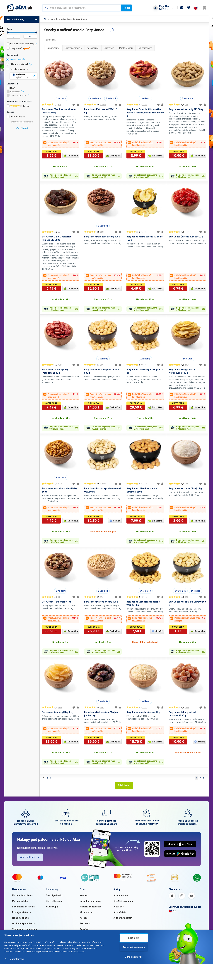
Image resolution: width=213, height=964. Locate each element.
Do (36, 32)
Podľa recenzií (126, 48)
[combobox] (82, 8)
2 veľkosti (145, 98)
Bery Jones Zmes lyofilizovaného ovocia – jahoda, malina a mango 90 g (145, 112)
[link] (21, 128)
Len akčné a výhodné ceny (22, 44)
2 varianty (103, 358)
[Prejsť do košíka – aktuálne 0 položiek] (204, 8)
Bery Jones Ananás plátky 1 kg (57, 712)
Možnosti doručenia (22, 895)
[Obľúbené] (189, 8)
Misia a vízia (86, 912)
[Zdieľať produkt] (112, 29)
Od (8, 32)
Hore (48, 778)
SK (174, 910)
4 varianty (61, 98)
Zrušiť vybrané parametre (22, 122)
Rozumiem (133, 938)
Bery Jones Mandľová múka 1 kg (143, 712)
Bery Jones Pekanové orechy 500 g (102, 236)
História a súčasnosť (90, 906)
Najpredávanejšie (73, 48)
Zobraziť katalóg (15, 19)
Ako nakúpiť (52, 906)
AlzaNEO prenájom (123, 901)
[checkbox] (22, 44)
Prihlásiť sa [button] (164, 9)
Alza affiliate (120, 912)
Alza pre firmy (121, 895)
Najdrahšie (109, 48)
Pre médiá (85, 923)
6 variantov (95, 98)
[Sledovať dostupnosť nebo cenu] (77, 104)
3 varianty (61, 477)
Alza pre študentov (123, 918)
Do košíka (73, 155)
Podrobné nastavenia (134, 947)
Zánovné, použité (18, 95)
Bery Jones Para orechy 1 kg (56, 601)
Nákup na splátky (20, 918)
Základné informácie (90, 901)
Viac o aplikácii (27, 857)
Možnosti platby (20, 901)
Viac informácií (17, 959)
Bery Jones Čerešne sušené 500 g (186, 236)
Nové (12, 88)
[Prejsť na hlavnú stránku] (20, 8)
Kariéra (83, 918)
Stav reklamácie (54, 901)
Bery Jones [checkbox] (16, 116)
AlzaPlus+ (119, 906)
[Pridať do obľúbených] (73, 104)
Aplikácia (84, 929)
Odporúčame (53, 48)
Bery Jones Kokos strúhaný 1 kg (185, 488)
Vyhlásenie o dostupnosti (25, 929)
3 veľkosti (111, 98)
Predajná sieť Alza (21, 912)
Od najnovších (145, 48)
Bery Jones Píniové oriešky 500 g (101, 601)
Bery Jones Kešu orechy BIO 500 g (186, 109)
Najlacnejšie (93, 48)
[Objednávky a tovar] (182, 8)
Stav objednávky (54, 895)
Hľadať (126, 8)
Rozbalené (15, 92)
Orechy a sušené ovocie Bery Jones (69, 19)
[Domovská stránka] (45, 19)
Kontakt (83, 895)
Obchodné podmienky (23, 923)
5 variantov (187, 98)
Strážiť (116, 520)
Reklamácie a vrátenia (23, 906)
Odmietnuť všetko (134, 957)
